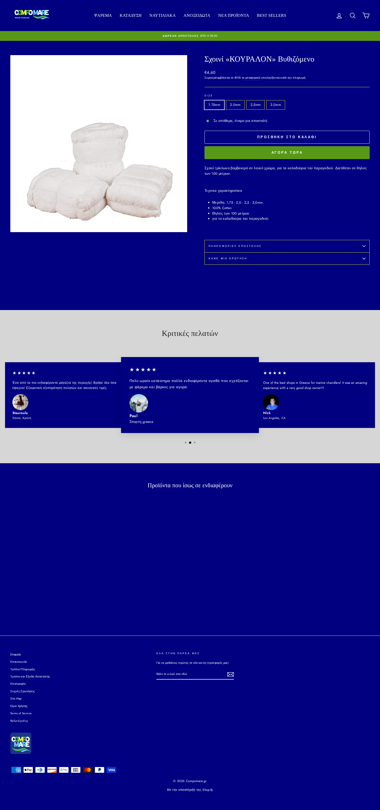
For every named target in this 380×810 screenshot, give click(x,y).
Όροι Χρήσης (19, 706)
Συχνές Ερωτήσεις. (23, 691)
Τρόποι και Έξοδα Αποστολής (30, 676)
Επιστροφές (18, 684)
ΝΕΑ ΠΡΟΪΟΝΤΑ (233, 15)
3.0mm (275, 104)
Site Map (16, 698)
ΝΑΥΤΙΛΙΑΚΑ (162, 15)
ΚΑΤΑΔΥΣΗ (131, 15)
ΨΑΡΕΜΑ (103, 15)
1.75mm (214, 104)
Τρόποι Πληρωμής (22, 669)
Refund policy (19, 721)
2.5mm (255, 104)
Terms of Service (21, 713)
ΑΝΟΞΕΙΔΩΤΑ (197, 15)
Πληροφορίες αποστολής (235, 246)
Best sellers (271, 15)
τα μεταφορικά (251, 78)
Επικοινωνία (18, 662)
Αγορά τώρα (287, 152)
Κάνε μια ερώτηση (228, 258)
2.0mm (235, 104)
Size (208, 96)
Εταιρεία (15, 654)
